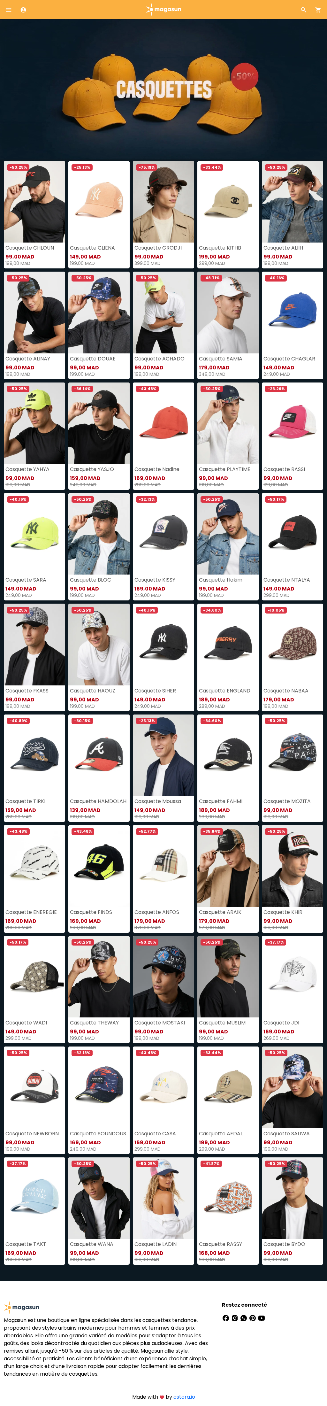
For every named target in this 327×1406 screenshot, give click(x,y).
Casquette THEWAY (94, 1022)
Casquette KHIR (282, 912)
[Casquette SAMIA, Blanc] (228, 312)
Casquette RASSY (220, 1244)
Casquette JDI (281, 1022)
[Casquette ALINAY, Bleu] (34, 312)
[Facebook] (226, 1317)
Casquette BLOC (90, 579)
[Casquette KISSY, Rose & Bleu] (163, 534)
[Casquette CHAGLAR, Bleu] (292, 312)
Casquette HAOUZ (92, 690)
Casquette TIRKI (25, 801)
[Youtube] (261, 1317)
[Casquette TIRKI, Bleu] (34, 755)
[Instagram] (235, 1317)
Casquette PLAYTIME (224, 469)
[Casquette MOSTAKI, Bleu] (163, 976)
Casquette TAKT (25, 1244)
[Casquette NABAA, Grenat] (292, 644)
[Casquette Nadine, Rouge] (163, 423)
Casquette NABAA (285, 690)
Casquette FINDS (91, 912)
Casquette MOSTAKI (159, 1022)
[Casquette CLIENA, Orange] (99, 202)
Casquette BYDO (284, 1244)
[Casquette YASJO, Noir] (99, 423)
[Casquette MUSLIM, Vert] (228, 976)
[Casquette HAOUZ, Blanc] (99, 644)
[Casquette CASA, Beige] (163, 1087)
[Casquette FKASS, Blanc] (34, 644)
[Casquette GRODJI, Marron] (163, 202)
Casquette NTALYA (286, 579)
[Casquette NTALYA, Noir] (292, 534)
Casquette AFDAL (221, 1133)
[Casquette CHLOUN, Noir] (34, 202)
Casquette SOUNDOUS (98, 1133)
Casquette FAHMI (220, 801)
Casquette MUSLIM (222, 1022)
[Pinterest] (253, 1317)
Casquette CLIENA (92, 247)
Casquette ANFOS (156, 912)
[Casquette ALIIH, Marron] (292, 202)
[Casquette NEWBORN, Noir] (34, 1087)
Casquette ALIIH (283, 247)
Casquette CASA (155, 1133)
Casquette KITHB (220, 247)
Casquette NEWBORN (32, 1133)
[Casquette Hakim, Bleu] (228, 534)
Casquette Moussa (157, 801)
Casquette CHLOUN (29, 247)
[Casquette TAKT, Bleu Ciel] (34, 1198)
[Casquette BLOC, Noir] (99, 534)
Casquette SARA (25, 579)
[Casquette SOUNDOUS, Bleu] (99, 1087)
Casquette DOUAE (93, 358)
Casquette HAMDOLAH (98, 801)
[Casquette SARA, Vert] (34, 534)
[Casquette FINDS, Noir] (99, 866)
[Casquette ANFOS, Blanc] (163, 866)
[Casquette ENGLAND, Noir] (228, 644)
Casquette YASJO (92, 469)
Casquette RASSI (284, 469)
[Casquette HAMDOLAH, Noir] (99, 755)
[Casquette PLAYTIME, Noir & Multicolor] (228, 423)
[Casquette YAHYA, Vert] (34, 423)
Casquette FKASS (27, 690)
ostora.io (184, 1397)
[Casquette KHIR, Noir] (292, 866)
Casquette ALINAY (27, 358)
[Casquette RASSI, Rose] (292, 423)
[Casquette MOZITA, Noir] (292, 755)
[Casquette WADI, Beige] (34, 976)
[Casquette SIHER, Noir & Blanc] (163, 644)
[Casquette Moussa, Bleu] (163, 755)
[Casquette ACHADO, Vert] (163, 312)
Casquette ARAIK (220, 912)
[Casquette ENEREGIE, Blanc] (34, 866)
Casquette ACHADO (159, 358)
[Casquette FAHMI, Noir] (228, 755)
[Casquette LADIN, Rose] (163, 1198)
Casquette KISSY (154, 579)
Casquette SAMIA (220, 358)
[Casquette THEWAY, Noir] (99, 976)
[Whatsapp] (244, 1317)
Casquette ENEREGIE (31, 912)
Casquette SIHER (155, 690)
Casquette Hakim (220, 579)
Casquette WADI (26, 1022)
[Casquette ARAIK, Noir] (228, 866)
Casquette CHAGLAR (289, 358)
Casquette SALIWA (286, 1133)
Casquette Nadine (156, 469)
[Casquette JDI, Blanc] (292, 976)
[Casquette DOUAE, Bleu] (99, 312)
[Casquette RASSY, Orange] (228, 1198)
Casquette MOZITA (287, 801)
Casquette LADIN (155, 1244)
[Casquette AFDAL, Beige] (228, 1087)
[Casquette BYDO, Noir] (292, 1198)
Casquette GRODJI (158, 247)
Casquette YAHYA (27, 469)
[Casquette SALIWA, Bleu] (292, 1087)
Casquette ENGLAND (224, 690)
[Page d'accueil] (163, 9)
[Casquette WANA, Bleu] (99, 1198)
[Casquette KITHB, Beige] (228, 202)
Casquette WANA (91, 1244)
